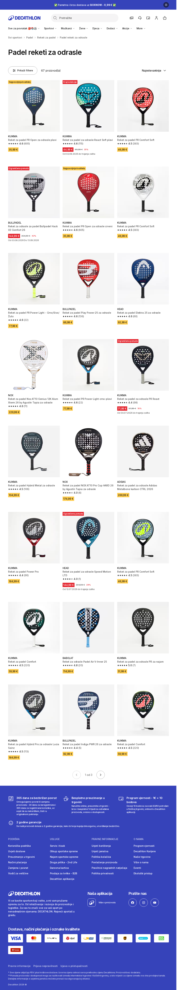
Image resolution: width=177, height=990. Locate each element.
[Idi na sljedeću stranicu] (100, 775)
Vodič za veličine (18, 873)
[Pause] (166, 5)
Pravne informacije (19, 965)
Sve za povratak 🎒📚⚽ (22, 28)
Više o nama (141, 862)
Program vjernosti (144, 845)
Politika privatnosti (103, 873)
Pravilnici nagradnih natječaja (109, 867)
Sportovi (49, 28)
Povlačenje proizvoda (104, 862)
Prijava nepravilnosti (45, 965)
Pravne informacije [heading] (105, 839)
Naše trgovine (142, 856)
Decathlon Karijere (145, 851)
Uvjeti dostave (16, 851)
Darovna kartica (59, 867)
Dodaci (111, 28)
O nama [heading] (138, 839)
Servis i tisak (57, 845)
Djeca (96, 28)
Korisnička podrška (19, 845)
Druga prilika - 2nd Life (63, 862)
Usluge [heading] (55, 839)
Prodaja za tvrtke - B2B (63, 873)
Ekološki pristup (143, 873)
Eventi (137, 867)
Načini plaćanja (17, 862)
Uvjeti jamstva (100, 851)
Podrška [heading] (14, 839)
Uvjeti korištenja (101, 845)
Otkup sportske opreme (64, 851)
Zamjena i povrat (18, 867)
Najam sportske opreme (64, 856)
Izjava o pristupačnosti (74, 965)
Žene (82, 28)
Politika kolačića (101, 856)
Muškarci (67, 28)
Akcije (126, 28)
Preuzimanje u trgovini (21, 856)
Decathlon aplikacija (62, 878)
